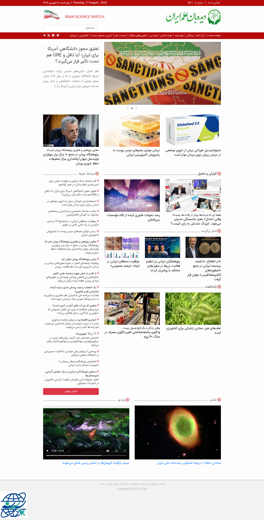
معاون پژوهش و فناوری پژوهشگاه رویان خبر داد (71, 247)
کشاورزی (83, 35)
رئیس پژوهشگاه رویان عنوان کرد (72, 263)
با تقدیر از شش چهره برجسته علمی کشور (72, 277)
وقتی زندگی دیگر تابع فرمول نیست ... (132, 332)
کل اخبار (200, 35)
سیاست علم (121, 35)
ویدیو (121, 400)
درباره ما (198, 3)
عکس (213, 400)
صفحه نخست (214, 35)
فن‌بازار (73, 35)
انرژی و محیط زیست (101, 35)
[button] (136, 108)
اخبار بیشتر (71, 391)
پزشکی (189, 35)
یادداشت (211, 287)
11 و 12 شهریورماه (73, 339)
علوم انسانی (166, 35)
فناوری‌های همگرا (138, 35)
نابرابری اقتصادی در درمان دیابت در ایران (71, 323)
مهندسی (153, 35)
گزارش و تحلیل (207, 174)
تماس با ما (214, 3)
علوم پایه (179, 35)
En (189, 3)
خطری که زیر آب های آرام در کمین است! (73, 309)
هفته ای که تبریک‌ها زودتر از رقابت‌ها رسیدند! (196, 219)
